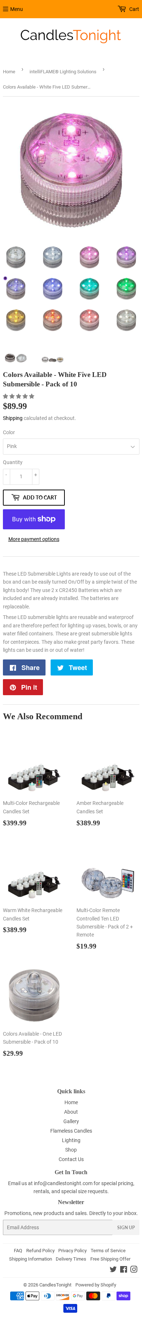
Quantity (13, 462)
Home (9, 71)
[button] (19, 396)
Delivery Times (71, 1259)
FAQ (18, 1250)
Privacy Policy (72, 1250)
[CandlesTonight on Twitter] (113, 1270)
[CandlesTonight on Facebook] (123, 1270)
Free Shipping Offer (110, 1259)
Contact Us (71, 1159)
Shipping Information (30, 1259)
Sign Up (126, 1227)
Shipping (13, 418)
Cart (133, 9)
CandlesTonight (55, 1285)
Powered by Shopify (95, 1285)
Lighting (71, 1140)
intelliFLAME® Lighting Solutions (62, 71)
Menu (16, 9)
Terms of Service (108, 1250)
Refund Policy (40, 1250)
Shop (71, 1150)
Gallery (71, 1121)
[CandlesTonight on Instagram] (134, 1270)
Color (9, 432)
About (71, 1112)
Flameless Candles (71, 1131)
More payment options (33, 539)
